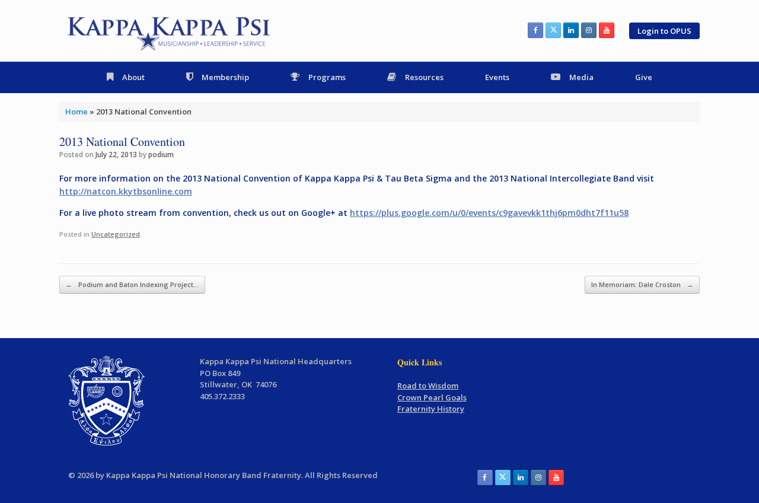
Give (643, 77)
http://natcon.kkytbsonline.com (125, 191)
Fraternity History (430, 408)
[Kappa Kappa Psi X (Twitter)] (553, 30)
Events (497, 77)
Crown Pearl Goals (432, 397)
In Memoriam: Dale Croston (642, 284)
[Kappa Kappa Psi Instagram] (589, 30)
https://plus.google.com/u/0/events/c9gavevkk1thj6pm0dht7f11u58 (489, 212)
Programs (327, 77)
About (133, 77)
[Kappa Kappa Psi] (169, 31)
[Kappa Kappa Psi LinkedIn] (571, 30)
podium (161, 154)
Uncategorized (115, 234)
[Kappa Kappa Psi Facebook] (535, 30)
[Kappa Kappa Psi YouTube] (606, 30)
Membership (225, 77)
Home (76, 111)
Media (581, 77)
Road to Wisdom (427, 385)
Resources (424, 77)
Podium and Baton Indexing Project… (132, 284)
